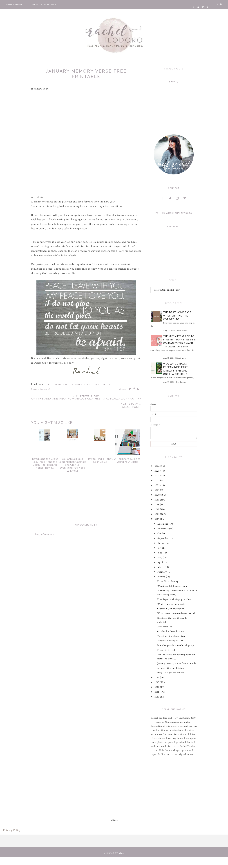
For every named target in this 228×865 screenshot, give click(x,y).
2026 (157, 466)
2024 (157, 475)
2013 (157, 682)
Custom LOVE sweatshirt (170, 608)
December (163, 523)
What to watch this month (171, 604)
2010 (157, 696)
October (162, 533)
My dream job (164, 626)
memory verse (82, 384)
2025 (157, 471)
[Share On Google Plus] (139, 389)
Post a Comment (44, 534)
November (163, 528)
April (160, 562)
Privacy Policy (12, 830)
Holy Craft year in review (170, 672)
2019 (157, 499)
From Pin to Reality (167, 581)
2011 (157, 692)
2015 (157, 519)
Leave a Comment (40, 389)
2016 (157, 514)
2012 (157, 687)
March (161, 567)
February (162, 572)
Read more (182, 330)
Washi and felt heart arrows (172, 586)
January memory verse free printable (176, 663)
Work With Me (14, 4)
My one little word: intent (171, 668)
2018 (157, 504)
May (160, 557)
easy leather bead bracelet (171, 631)
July (159, 548)
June (160, 552)
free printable (58, 384)
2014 (157, 677)
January (161, 576)
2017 (157, 509)
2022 (157, 485)
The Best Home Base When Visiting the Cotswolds (177, 316)
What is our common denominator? (176, 613)
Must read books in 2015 (170, 640)
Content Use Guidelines (42, 4)
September (163, 538)
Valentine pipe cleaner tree (171, 636)
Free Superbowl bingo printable (174, 599)
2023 (157, 480)
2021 (157, 490)
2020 (157, 495)
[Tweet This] (130, 389)
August (161, 543)
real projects (105, 384)
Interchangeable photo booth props (175, 645)
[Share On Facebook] (134, 389)
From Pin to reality (167, 650)
